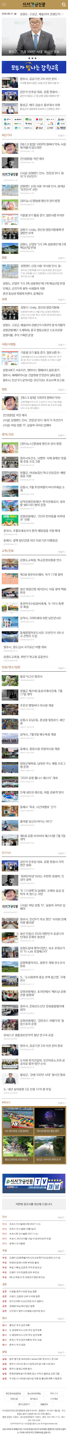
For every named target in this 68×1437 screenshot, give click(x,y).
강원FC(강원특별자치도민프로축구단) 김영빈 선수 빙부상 (37, 1257)
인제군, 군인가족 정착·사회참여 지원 (24, 288)
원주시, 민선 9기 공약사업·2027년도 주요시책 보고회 (33, 380)
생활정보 (44, 1404)
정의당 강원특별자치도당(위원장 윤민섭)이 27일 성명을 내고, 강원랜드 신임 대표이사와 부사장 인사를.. (42, 273)
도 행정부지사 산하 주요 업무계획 (25, 1335)
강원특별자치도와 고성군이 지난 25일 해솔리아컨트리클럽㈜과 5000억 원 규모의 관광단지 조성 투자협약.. (41, 405)
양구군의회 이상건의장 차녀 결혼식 (26, 1301)
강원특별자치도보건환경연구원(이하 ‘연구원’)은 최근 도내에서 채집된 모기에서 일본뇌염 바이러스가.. (41, 359)
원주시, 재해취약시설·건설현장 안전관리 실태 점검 (32, 375)
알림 (4, 1359)
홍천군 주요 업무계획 (19, 1325)
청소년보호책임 (34, 1393)
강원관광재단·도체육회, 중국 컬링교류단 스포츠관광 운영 (35, 330)
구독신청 (14, 1399)
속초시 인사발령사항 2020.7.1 (23, 1224)
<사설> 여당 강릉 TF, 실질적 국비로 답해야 (27, 425)
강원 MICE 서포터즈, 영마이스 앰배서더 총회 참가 (31, 370)
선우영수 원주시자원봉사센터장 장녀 (27, 1311)
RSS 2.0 (54, 1393)
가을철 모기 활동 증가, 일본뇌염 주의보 (43, 352)
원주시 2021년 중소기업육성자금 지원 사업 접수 (32, 1364)
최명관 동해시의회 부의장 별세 (24, 1262)
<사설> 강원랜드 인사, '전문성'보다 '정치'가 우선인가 (33, 420)
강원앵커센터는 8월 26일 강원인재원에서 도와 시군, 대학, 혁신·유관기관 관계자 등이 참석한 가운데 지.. (41, 314)
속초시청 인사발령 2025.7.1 (22, 1233)
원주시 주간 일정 (17, 1344)
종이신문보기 (24, 1404)
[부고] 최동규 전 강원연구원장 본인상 (27, 1277)
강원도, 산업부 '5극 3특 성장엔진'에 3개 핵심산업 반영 (34, 283)
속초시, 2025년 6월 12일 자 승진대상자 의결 (30, 1238)
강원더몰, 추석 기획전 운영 (18, 335)
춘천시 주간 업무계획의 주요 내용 (25, 1340)
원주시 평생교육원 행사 (20, 1368)
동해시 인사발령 (17, 1243)
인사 (4, 1224)
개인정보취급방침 (13, 1393)
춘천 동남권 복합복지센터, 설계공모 (23, 293)
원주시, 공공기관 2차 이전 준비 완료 (41, 79)
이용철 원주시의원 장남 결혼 (23, 1291)
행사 (4, 1325)
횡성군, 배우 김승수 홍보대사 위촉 (40, 105)
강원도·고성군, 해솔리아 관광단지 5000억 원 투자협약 (34, 325)
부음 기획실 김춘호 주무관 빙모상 (25, 1267)
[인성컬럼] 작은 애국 (15, 415)
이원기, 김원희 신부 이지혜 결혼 (24, 1296)
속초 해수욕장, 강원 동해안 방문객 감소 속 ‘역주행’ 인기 (29, 1131)
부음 (4, 1257)
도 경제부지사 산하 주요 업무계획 (25, 1330)
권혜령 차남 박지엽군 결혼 (22, 1306)
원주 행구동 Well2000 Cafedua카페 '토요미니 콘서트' (33, 1359)
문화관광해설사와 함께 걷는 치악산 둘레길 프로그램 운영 (36, 1373)
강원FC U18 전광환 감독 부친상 (24, 1272)
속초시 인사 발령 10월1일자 (22, 1229)
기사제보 (54, 1399)
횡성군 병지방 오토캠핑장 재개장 (19, 1159)
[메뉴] (63, 4)
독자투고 (34, 1399)
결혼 (4, 1291)
